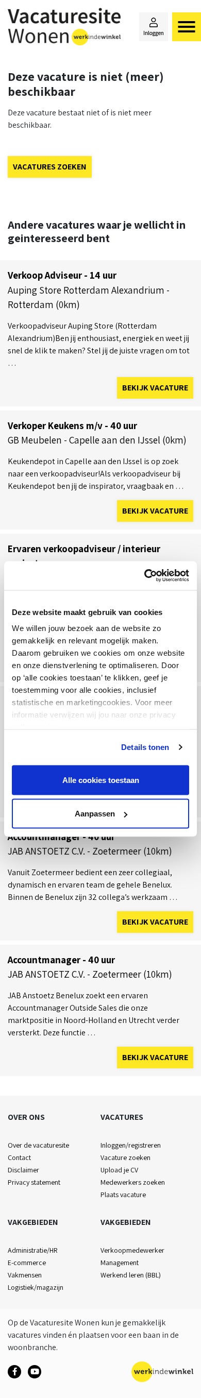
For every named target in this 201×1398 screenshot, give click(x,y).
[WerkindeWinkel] (14, 1371)
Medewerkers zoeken (132, 1182)
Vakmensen (25, 1275)
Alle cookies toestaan (100, 779)
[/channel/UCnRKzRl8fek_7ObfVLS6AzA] (34, 1371)
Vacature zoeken (125, 1157)
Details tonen (145, 747)
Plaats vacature (123, 1194)
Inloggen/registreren (130, 1145)
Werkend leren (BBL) (130, 1275)
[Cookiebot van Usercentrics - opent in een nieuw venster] (144, 576)
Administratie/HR (33, 1250)
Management (119, 1262)
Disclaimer (23, 1169)
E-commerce (27, 1262)
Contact (19, 1157)
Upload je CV (119, 1169)
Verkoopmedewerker (132, 1250)
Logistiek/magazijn (35, 1287)
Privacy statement (34, 1182)
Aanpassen (95, 813)
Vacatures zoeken (50, 166)
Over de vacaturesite (38, 1145)
